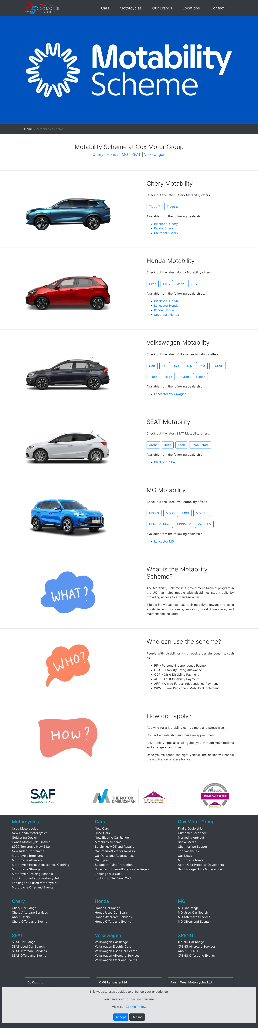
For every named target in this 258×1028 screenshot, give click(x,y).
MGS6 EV (204, 524)
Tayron (184, 377)
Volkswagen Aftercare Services (117, 955)
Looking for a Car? (108, 874)
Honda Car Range (107, 908)
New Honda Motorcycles (29, 833)
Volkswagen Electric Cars (113, 946)
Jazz (180, 284)
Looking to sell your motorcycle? (35, 878)
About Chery (21, 917)
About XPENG (188, 951)
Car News (185, 855)
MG (125, 154)
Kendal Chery (163, 228)
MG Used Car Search (193, 912)
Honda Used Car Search (112, 912)
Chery (98, 154)
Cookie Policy (135, 1007)
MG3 (185, 513)
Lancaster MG (164, 541)
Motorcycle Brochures (27, 855)
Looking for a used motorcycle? (35, 883)
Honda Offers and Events (113, 921)
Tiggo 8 (172, 206)
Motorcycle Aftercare (27, 860)
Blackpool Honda (166, 301)
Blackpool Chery (166, 224)
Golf (152, 366)
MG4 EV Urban (159, 524)
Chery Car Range (24, 908)
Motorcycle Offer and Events (32, 887)
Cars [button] (105, 8)
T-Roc (153, 377)
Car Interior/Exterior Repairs (115, 851)
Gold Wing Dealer (24, 837)
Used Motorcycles (25, 828)
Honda (112, 154)
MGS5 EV (184, 524)
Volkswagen (154, 154)
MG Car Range (188, 908)
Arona (153, 445)
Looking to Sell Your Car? (113, 878)
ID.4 (177, 366)
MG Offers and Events (193, 921)
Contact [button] (217, 8)
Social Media (187, 842)
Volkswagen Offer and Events (116, 960)
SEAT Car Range (23, 942)
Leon (181, 445)
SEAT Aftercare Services (29, 951)
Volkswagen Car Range (111, 942)
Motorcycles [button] (131, 8)
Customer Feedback (192, 833)
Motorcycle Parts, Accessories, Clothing (40, 865)
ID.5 (189, 366)
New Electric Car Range (112, 837)
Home (28, 129)
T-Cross (217, 366)
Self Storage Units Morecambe (200, 869)
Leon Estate (200, 445)
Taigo (168, 377)
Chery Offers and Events (29, 921)
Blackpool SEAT (165, 462)
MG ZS (170, 513)
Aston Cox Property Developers (201, 865)
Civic (152, 284)
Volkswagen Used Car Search (116, 951)
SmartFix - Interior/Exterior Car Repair (122, 869)
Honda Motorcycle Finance (31, 842)
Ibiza (167, 445)
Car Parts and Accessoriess (114, 855)
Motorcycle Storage (26, 869)
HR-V (166, 284)
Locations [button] (191, 8)
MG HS (154, 513)
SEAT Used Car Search (28, 946)
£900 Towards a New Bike (31, 846)
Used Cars (102, 833)
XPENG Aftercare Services (197, 946)
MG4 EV (202, 513)
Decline (137, 1017)
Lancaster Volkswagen (170, 394)
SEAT (136, 154)
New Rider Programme (28, 851)
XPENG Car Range (191, 942)
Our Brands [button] (162, 8)
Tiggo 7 (154, 206)
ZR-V (194, 284)
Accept (121, 1017)
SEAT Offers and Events (29, 955)
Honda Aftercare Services (113, 917)
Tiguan (200, 377)
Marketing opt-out (191, 837)
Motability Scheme (108, 842)
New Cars (102, 828)
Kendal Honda (164, 310)
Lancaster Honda (166, 305)
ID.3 (164, 366)
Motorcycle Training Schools (32, 874)
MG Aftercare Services (194, 917)
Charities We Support (193, 846)
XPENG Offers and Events (196, 955)
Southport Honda (166, 314)
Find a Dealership (190, 828)
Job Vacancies (188, 851)
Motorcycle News (190, 860)
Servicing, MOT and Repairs (114, 846)
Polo (202, 366)
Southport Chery (166, 233)
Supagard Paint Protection (114, 865)
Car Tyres (102, 860)
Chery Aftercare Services (30, 912)
